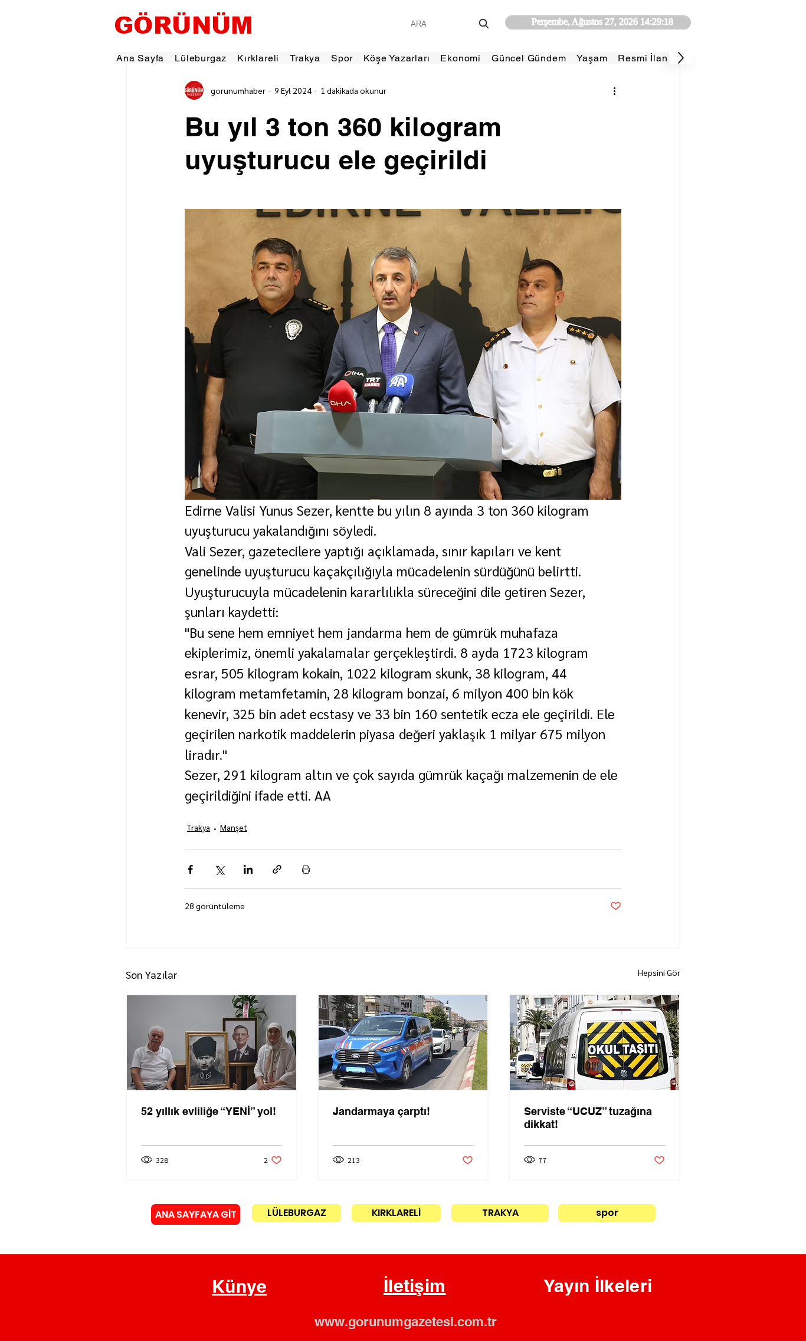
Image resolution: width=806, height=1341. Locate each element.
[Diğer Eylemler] (614, 90)
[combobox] (451, 24)
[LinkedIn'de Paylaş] (248, 869)
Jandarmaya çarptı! (381, 1111)
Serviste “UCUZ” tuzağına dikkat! (588, 1117)
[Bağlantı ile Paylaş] (277, 869)
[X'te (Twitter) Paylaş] (219, 869)
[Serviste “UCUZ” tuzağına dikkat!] (594, 1042)
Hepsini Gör (659, 972)
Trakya (198, 827)
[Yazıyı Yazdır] (306, 869)
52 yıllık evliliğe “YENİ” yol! (208, 1111)
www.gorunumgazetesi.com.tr (405, 1321)
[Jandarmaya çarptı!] (403, 1042)
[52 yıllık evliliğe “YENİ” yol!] (211, 1042)
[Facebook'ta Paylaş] (190, 869)
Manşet (233, 827)
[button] (239, 1286)
